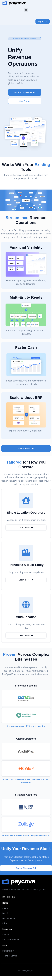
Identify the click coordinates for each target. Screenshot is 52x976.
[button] (26, 10)
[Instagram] (8, 897)
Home (5, 903)
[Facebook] (13, 897)
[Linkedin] (3, 897)
